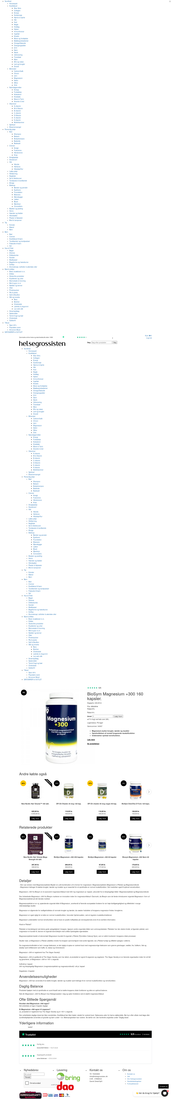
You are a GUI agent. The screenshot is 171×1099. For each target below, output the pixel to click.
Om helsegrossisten (134, 1079)
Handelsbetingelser (134, 1081)
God (74, 337)
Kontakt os (131, 1074)
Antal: (89, 716)
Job (128, 1076)
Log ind (149, 338)
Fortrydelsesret (132, 1084)
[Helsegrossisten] (42, 344)
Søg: (89, 342)
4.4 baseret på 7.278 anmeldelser (99, 337)
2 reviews (145, 1034)
